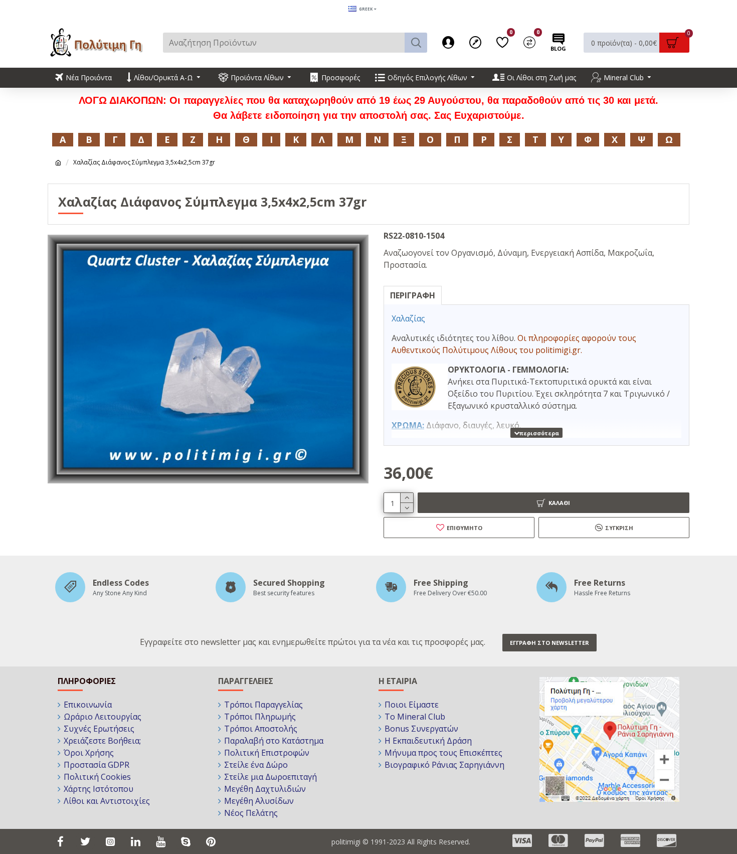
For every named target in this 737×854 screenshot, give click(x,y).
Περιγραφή (412, 295)
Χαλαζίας (408, 318)
